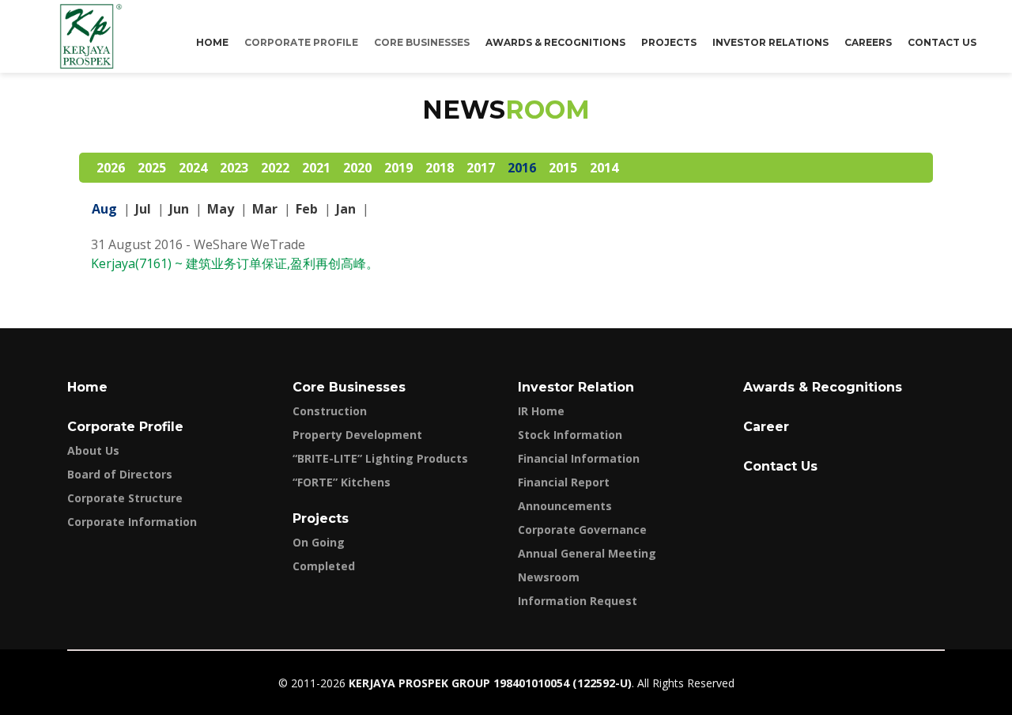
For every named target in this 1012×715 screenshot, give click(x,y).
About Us (93, 450)
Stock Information (570, 434)
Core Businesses (349, 387)
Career (766, 426)
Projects (669, 42)
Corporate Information (132, 521)
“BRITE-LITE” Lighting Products (380, 458)
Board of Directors (119, 474)
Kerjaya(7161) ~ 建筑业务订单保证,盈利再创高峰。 (235, 263)
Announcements (565, 505)
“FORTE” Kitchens (342, 482)
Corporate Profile (125, 426)
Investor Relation (576, 387)
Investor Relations (770, 42)
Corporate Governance (582, 529)
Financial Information (579, 458)
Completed (324, 565)
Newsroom (549, 576)
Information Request (577, 600)
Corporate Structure (125, 497)
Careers (868, 42)
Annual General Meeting (587, 553)
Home (212, 42)
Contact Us (942, 42)
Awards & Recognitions (555, 42)
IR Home (541, 410)
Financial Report (564, 482)
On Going (319, 542)
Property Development (357, 434)
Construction (330, 410)
